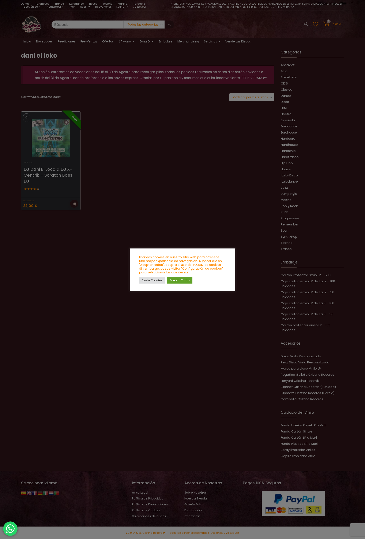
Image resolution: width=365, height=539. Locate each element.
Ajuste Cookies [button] (152, 280)
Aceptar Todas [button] (179, 280)
